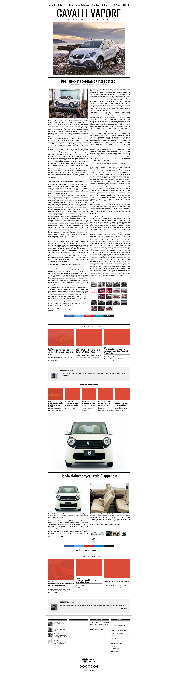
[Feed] (126, 5)
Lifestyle (104, 5)
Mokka (89, 320)
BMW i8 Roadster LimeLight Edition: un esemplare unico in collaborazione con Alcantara (55, 404)
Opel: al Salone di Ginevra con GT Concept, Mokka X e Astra (88, 350)
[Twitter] (114, 5)
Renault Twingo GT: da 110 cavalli (116, 581)
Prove (65, 5)
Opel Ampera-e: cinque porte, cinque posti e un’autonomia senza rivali (60, 351)
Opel (91, 84)
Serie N (100, 550)
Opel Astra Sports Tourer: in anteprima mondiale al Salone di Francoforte (116, 351)
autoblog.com (97, 528)
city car (82, 550)
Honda (92, 479)
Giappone (87, 550)
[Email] (124, 5)
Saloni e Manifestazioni (82, 5)
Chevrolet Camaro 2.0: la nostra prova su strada (105, 402)
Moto (60, 5)
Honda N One (94, 550)
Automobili (52, 5)
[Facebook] (112, 5)
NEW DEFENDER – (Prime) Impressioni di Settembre (88, 402)
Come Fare (95, 5)
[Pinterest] (116, 5)
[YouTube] (119, 5)
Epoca (71, 5)
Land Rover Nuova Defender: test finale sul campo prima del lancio (121, 403)
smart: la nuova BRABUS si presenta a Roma (86, 581)
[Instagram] (121, 5)
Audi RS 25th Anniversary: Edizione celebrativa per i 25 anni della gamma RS (72, 403)
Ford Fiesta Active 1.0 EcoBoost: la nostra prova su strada (61, 584)
